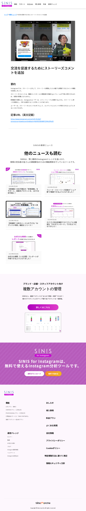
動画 (8, 440)
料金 (44, 4)
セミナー (9, 437)
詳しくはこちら (43, 307)
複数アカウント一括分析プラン (14, 419)
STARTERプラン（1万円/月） (14, 410)
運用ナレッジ (52, 4)
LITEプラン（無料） (11, 406)
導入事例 (38, 4)
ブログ (9, 446)
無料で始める (53, 373)
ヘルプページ (11, 453)
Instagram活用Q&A (12, 456)
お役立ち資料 (11, 443)
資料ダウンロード (34, 373)
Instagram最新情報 (12, 449)
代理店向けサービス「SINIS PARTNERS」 (17, 416)
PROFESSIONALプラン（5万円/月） (16, 413)
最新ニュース (13, 14)
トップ (6, 14)
